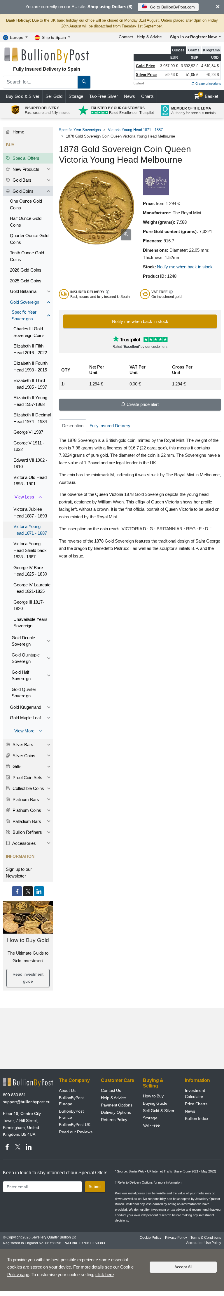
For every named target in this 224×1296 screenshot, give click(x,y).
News (129, 96)
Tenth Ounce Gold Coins (27, 256)
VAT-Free (151, 1125)
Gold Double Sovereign (23, 641)
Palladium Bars (26, 821)
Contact (126, 36)
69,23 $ (212, 74)
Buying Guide (155, 1103)
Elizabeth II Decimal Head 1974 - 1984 (32, 418)
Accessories (23, 843)
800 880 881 (14, 1094)
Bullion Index (196, 1118)
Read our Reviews (75, 1132)
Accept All (183, 1266)
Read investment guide (28, 978)
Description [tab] (72, 425)
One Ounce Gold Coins (26, 204)
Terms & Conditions (205, 1238)
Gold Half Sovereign (21, 675)
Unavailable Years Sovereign (30, 622)
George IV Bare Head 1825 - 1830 (30, 571)
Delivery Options (116, 1112)
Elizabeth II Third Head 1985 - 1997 (30, 384)
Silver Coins (23, 755)
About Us (67, 1090)
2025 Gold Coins (25, 280)
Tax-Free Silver (103, 96)
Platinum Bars (25, 799)
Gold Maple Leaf (25, 717)
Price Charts (196, 1104)
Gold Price (145, 66)
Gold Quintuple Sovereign (26, 658)
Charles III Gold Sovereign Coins (29, 332)
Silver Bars (22, 744)
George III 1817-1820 (28, 605)
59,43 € (171, 74)
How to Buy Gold (28, 940)
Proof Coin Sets (26, 777)
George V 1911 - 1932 (28, 446)
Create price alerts (208, 83)
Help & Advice (149, 36)
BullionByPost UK (74, 1124)
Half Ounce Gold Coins (25, 221)
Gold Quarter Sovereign (24, 693)
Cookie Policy (150, 1238)
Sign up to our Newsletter (19, 872)
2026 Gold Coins (25, 269)
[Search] (84, 82)
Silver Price (146, 74)
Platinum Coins (26, 810)
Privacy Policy (176, 1238)
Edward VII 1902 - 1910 (30, 463)
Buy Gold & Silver (22, 96)
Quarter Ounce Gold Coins (29, 239)
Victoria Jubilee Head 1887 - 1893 (30, 512)
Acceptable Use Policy (203, 1243)
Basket (209, 96)
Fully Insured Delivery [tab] (110, 425)
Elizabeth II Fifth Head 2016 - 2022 (30, 349)
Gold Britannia (23, 291)
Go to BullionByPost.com (172, 7)
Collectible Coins (27, 788)
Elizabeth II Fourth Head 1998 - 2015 (30, 366)
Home (17, 131)
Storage (76, 96)
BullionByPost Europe (71, 1100)
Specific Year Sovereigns (80, 130)
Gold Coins (22, 191)
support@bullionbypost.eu (26, 1101)
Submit (95, 1186)
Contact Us (111, 1090)
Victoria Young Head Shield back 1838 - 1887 (30, 550)
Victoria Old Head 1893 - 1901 (30, 481)
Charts (147, 96)
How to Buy (153, 1096)
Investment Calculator (195, 1093)
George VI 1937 (28, 432)
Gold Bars (21, 180)
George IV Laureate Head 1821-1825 (31, 588)
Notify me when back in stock (185, 266)
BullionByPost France (71, 1114)
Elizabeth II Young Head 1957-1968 (30, 401)
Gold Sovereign (24, 302)
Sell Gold (54, 96)
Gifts (16, 766)
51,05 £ (192, 74)
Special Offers (25, 158)
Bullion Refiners (26, 832)
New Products (25, 169)
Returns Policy (114, 1119)
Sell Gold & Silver (158, 1110)
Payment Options (116, 1105)
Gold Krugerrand (25, 707)
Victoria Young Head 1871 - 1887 (135, 130)
